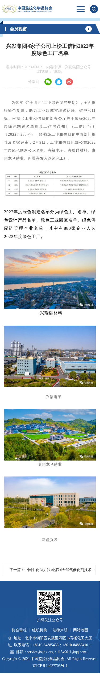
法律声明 (60, 630)
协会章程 (19, 630)
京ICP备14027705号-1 (50, 666)
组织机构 (39, 630)
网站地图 (80, 630)
